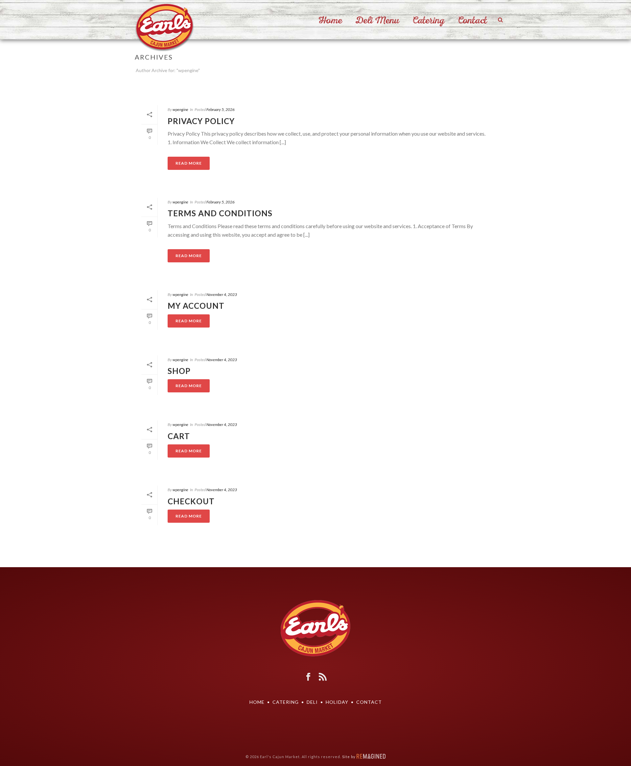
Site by (349, 756)
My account (196, 305)
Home (330, 20)
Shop (179, 371)
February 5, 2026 (220, 109)
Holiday (337, 702)
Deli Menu (377, 20)
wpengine (180, 109)
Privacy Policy (201, 121)
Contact (472, 20)
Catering (428, 20)
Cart (179, 436)
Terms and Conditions (220, 213)
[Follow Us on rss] (323, 677)
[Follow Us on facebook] (308, 677)
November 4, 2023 (221, 294)
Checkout (191, 501)
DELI (312, 702)
